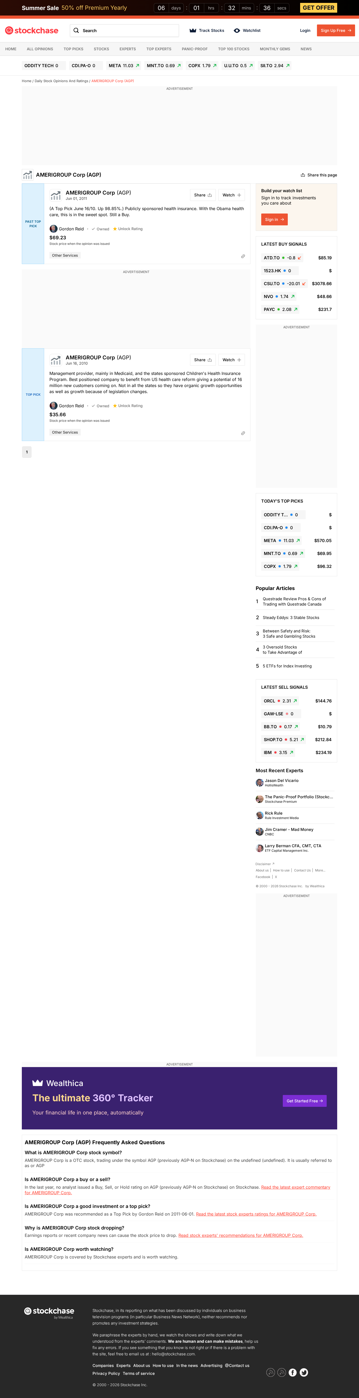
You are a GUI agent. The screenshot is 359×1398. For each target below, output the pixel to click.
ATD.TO (279, 257)
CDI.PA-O (83, 65)
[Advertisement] (179, 128)
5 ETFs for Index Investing (287, 665)
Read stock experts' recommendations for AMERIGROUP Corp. (240, 1235)
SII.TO (272, 65)
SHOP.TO (281, 739)
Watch (229, 194)
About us (262, 870)
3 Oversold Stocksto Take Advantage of (282, 650)
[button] (70, 229)
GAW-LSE (278, 713)
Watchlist (251, 30)
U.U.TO (235, 65)
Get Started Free (302, 1100)
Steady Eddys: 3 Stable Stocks (291, 617)
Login (305, 30)
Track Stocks (211, 30)
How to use (281, 870)
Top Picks (73, 49)
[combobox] (124, 30)
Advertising (211, 1365)
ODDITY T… (281, 514)
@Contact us (237, 1365)
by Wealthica (315, 886)
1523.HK (277, 270)
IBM (275, 752)
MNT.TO (161, 65)
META (121, 65)
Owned (103, 229)
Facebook (263, 877)
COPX (199, 65)
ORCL (277, 700)
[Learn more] (243, 256)
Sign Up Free (333, 30)
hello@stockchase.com (173, 1353)
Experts (128, 49)
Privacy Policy (106, 1373)
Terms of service (139, 1373)
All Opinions (40, 49)
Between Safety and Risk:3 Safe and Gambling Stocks (289, 633)
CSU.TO (282, 283)
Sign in (272, 219)
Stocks (101, 49)
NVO (276, 296)
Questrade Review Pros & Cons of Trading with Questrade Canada (294, 601)
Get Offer (319, 7)
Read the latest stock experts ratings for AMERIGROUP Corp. (256, 1214)
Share (200, 194)
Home (10, 49)
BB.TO (278, 726)
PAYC (277, 309)
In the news (187, 1365)
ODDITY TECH (41, 65)
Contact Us (302, 870)
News (306, 49)
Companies (103, 1365)
